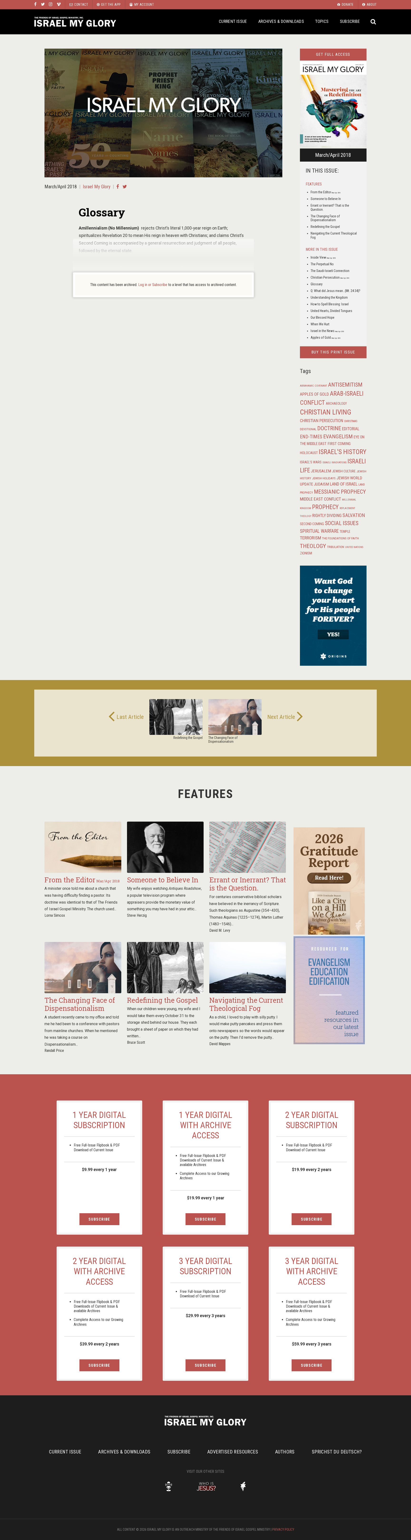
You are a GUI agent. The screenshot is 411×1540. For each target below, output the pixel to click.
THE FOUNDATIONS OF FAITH (340, 538)
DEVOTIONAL (308, 429)
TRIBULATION (335, 547)
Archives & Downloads (281, 21)
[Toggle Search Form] (373, 21)
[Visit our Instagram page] (50, 4)
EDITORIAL (350, 428)
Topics (321, 21)
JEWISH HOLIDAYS (324, 478)
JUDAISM (321, 484)
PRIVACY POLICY (283, 1529)
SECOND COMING (312, 524)
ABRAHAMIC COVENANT (313, 385)
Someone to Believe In (326, 199)
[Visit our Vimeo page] (59, 4)
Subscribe (350, 21)
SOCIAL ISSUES (341, 523)
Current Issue (233, 21)
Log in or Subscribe (152, 284)
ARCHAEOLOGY (336, 404)
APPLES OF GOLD (314, 394)
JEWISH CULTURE (344, 471)
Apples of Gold (325, 337)
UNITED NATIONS (354, 547)
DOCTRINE (329, 428)
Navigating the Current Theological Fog (246, 1004)
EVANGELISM (338, 436)
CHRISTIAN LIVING (325, 412)
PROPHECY (325, 507)
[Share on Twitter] (124, 186)
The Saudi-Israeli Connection (330, 271)
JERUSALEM (321, 471)
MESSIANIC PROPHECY (340, 491)
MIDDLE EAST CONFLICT (320, 499)
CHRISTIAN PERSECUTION (321, 420)
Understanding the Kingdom (329, 297)
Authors (285, 1452)
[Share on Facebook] (117, 186)
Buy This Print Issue (333, 352)
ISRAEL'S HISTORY (342, 452)
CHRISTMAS (350, 421)
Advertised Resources (232, 1452)
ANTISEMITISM (345, 384)
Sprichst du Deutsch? (337, 1452)
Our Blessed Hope (322, 317)
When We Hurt (320, 324)
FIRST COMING (339, 443)
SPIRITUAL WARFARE (319, 531)
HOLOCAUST (309, 453)
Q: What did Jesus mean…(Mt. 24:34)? (335, 291)
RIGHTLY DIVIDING (327, 515)
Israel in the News (327, 331)
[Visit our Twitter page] (43, 4)
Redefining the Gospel (325, 227)
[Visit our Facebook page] (35, 4)
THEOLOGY (313, 545)
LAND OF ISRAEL (343, 484)
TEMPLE (345, 531)
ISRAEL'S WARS (311, 462)
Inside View (323, 257)
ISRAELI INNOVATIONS (335, 462)
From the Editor (325, 192)
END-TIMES (311, 437)
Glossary (317, 284)
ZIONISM (306, 553)
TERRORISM (310, 538)
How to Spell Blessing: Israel (330, 304)
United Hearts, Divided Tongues (331, 311)
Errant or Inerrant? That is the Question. (247, 884)
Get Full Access (333, 54)
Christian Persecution (330, 277)
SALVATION (353, 515)
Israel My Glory (75, 22)
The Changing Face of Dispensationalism (325, 218)
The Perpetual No (322, 264)
